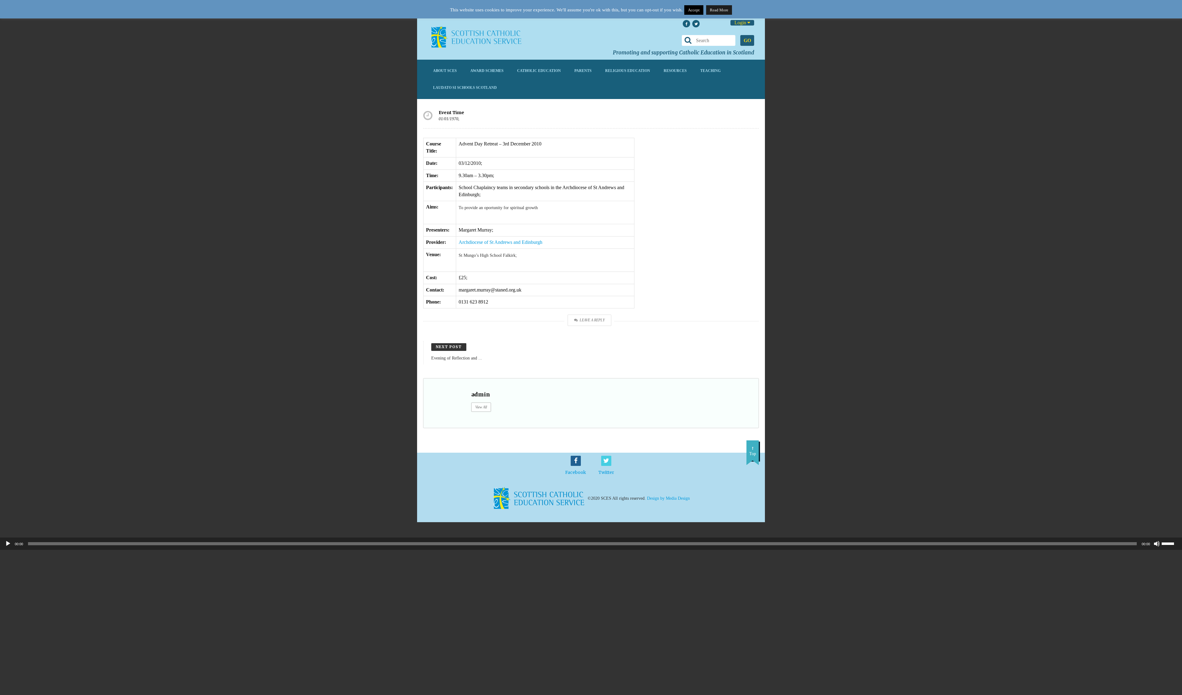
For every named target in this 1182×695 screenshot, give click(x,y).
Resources (675, 71)
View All (481, 407)
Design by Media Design (668, 498)
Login (740, 22)
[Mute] (1157, 544)
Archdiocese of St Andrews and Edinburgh (500, 242)
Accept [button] (694, 10)
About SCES (445, 71)
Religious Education (627, 71)
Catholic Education (539, 71)
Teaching (710, 71)
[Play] (8, 544)
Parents (583, 71)
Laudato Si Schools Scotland (465, 87)
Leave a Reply (592, 320)
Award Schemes (487, 71)
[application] (591, 544)
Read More (719, 10)
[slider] (1170, 543)
